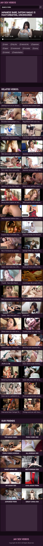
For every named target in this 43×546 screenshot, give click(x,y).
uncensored (16, 48)
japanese (36, 44)
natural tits (24, 44)
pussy (36, 48)
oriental (6, 52)
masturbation (18, 52)
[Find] (40, 7)
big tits (14, 44)
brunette (27, 48)
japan (6, 48)
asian (6, 44)
